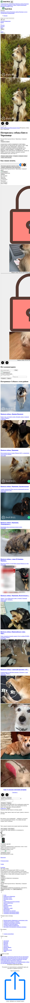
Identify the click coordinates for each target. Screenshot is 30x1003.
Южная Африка (7, 947)
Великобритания (7, 950)
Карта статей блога (8, 903)
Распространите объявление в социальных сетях (15, 920)
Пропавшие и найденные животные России (11, 956)
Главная (3, 3)
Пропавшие (13, 127)
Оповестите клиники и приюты (11, 921)
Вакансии (3, 6)
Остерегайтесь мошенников (7, 13)
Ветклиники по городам (9, 910)
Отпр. (16, 370)
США (4, 951)
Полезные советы (14, 11)
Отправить (3, 378)
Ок (1, 831)
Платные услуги (23, 11)
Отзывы (8, 6)
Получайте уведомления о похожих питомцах (14, 926)
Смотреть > (15, 792)
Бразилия (5, 942)
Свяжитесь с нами (11, 5)
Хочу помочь (11, 828)
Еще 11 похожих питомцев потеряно (15, 789)
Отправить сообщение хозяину (20, 156)
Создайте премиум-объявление (11, 925)
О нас (11, 6)
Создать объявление (6, 21)
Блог (5, 5)
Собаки (18, 127)
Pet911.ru (3, 127)
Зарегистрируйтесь (17, 889)
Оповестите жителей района (10, 924)
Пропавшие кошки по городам (13, 963)
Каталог (7, 3)
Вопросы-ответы (20, 3)
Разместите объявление (9, 896)
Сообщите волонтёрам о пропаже (11, 923)
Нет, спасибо (4, 828)
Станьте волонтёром (21, 5)
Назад (8, 808)
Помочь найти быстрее (6, 157)
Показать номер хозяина (6, 156)
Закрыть (9, 378)
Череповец (7, 127)
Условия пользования (17, 959)
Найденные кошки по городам (12, 962)
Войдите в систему (5, 889)
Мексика (5, 944)
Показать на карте (5, 141)
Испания (5, 948)
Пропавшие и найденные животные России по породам (15, 957)
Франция (5, 943)
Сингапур (5, 946)
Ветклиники (12, 3)
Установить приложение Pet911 (11, 912)
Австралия (6, 940)
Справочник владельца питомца (11, 901)
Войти (2, 22)
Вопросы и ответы (5, 11)
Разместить (3, 808)
